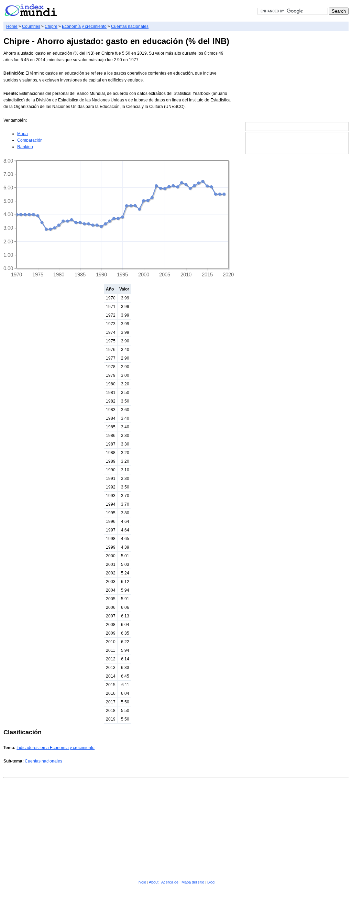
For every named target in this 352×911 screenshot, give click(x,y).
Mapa (22, 133)
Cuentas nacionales (129, 26)
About (153, 882)
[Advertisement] (297, 77)
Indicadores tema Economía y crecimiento (55, 747)
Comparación (30, 140)
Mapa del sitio (193, 882)
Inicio (142, 882)
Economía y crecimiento (84, 26)
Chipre (51, 26)
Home (12, 26)
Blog (210, 882)
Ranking (25, 146)
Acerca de (169, 882)
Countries (31, 26)
